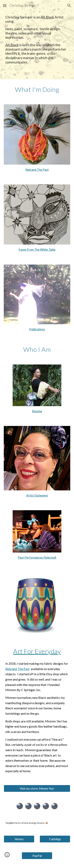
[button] (4, 5)
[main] (37, 39)
